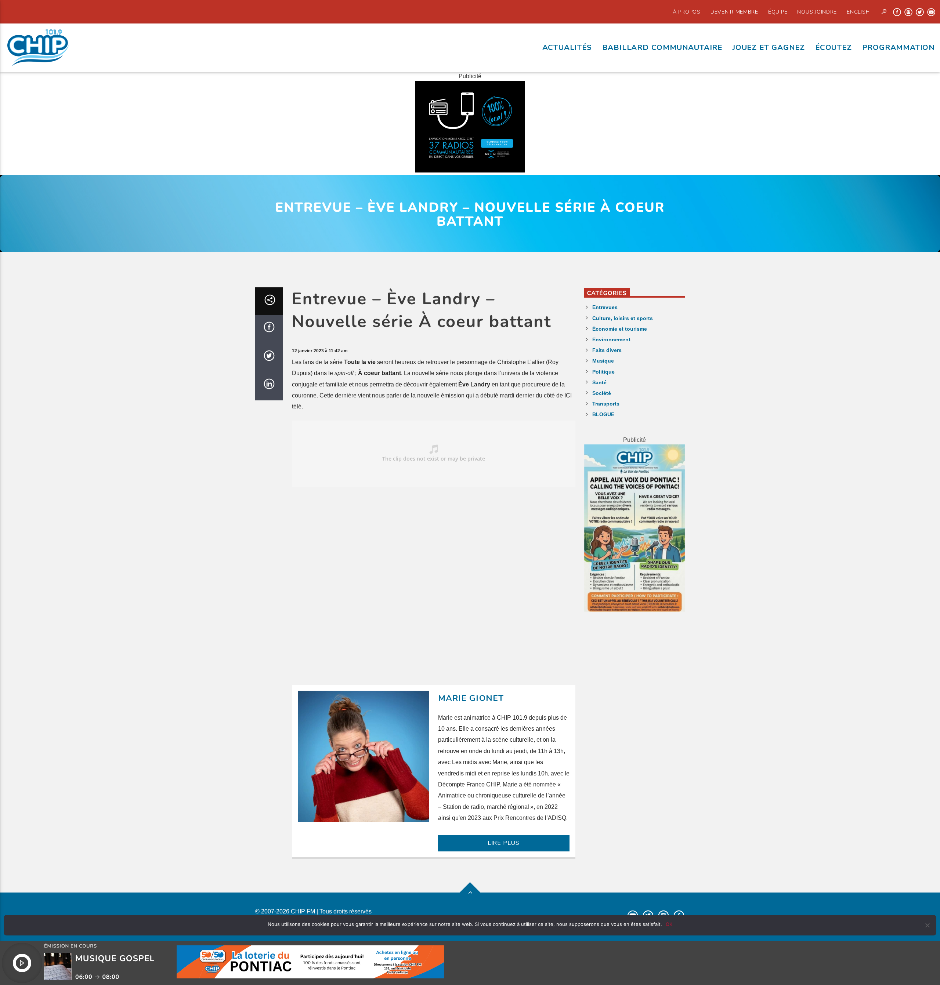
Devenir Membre (734, 11)
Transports (605, 404)
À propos (687, 11)
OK (669, 924)
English (858, 11)
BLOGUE (603, 414)
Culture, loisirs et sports (622, 318)
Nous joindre (817, 11)
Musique (603, 361)
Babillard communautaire (662, 47)
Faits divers (607, 350)
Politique (603, 372)
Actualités (567, 47)
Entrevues (605, 307)
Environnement (611, 339)
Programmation (898, 47)
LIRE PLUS (504, 843)
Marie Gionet (471, 698)
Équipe (777, 11)
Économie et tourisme (619, 329)
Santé (599, 382)
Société (601, 393)
